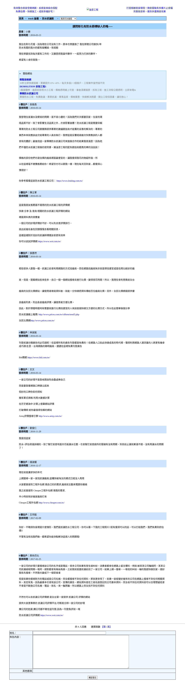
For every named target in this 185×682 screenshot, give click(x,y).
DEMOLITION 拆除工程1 (33, 86)
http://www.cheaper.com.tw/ (51, 502)
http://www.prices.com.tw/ (42, 320)
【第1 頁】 (106, 627)
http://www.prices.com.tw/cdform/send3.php (59, 314)
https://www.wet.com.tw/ (49, 241)
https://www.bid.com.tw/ (38, 357)
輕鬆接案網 (25, 79)
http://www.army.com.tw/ (50, 416)
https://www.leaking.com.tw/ (70, 181)
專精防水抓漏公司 (29, 93)
